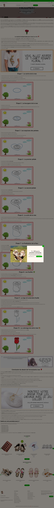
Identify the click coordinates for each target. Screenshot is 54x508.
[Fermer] (43, 246)
